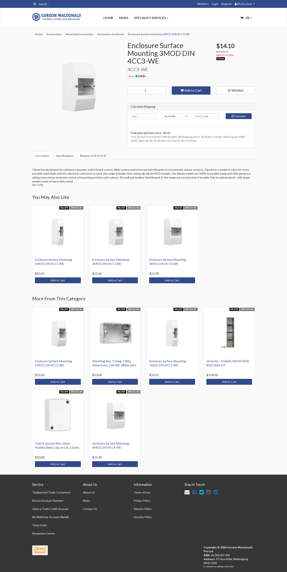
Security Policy (143, 517)
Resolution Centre (43, 533)
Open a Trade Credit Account (50, 508)
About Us (89, 492)
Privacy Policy (142, 500)
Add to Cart (193, 90)
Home (108, 18)
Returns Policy (143, 508)
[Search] (34, 4)
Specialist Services (150, 18)
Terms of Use (142, 492)
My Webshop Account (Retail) (50, 517)
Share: (132, 76)
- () (246, 18)
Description (42, 155)
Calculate (240, 116)
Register (226, 3)
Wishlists (203, 3)
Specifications (64, 155)
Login (215, 3)
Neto (231, 566)
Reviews (85, 155)
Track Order (39, 525)
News (123, 18)
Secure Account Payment (47, 500)
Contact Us (90, 508)
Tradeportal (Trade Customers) (51, 492)
